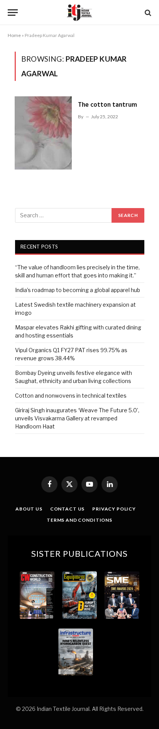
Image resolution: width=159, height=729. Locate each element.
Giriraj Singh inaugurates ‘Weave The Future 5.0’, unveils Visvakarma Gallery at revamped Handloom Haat (77, 418)
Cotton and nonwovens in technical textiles (71, 395)
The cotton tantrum (107, 105)
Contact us (67, 509)
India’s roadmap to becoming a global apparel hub (77, 290)
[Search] (147, 12)
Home (14, 35)
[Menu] (13, 12)
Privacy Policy (114, 509)
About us (28, 509)
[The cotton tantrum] (43, 132)
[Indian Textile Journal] (79, 12)
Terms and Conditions (79, 520)
